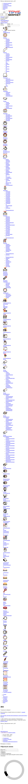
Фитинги (5, 125)
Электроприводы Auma (7, 313)
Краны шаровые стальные (8, 164)
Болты (4, 629)
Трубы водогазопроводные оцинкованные (10, 400)
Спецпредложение (7, 692)
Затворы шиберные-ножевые (8, 245)
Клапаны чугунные (8, 229)
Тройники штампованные (9, 95)
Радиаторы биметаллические (7, 676)
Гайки (4, 635)
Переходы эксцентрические (9, 82)
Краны (4, 158)
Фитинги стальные (5, 132)
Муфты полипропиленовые (10, 438)
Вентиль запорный (5, 272)
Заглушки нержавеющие (9, 115)
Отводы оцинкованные (9, 56)
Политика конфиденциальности (10, 741)
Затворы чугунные (8, 266)
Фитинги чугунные (5, 138)
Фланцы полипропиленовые (10, 450)
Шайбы (4, 640)
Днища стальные (8, 103)
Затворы (5, 243)
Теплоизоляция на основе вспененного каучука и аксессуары (6, 544)
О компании (6, 4)
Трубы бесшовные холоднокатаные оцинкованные (9, 404)
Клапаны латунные (8, 227)
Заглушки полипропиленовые (10, 457)
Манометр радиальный (8, 295)
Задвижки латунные (8, 194)
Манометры (5, 292)
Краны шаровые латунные (8, 160)
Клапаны (5, 215)
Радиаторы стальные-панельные (5, 683)
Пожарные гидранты (5, 275)
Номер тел (3, 750)
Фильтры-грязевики (5, 281)
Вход (4, 9)
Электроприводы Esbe (7, 339)
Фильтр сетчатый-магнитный (8, 286)
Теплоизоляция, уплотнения (6, 522)
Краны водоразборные (9, 184)
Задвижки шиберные (8, 201)
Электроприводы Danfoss (7, 326)
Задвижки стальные (8, 197)
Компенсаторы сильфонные (6, 479)
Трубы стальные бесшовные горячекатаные (9, 386)
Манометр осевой (8, 297)
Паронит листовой (5, 587)
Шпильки (5, 656)
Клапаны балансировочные (10, 222)
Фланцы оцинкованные (9, 44)
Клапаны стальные (8, 231)
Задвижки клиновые (8, 199)
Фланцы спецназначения (9, 46)
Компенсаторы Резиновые (6, 486)
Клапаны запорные (8, 220)
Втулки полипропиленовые (10, 447)
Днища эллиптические (9, 105)
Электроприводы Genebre (7, 320)
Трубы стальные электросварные (9, 373)
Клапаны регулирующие (9, 234)
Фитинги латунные (5, 145)
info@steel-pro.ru (4, 731)
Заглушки (5, 113)
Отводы (5, 52)
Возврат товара (4, 721)
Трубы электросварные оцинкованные (9, 396)
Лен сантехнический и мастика (6, 595)
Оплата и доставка (7, 5)
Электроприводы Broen (7, 352)
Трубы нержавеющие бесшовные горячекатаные (9, 428)
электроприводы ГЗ (7, 333)
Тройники (5, 91)
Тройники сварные (8, 93)
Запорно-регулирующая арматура (6, 151)
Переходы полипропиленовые (10, 445)
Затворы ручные (7, 263)
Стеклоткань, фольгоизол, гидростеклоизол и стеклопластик (7, 565)
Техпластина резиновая (6, 581)
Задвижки (5, 190)
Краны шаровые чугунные (8, 167)
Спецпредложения (7, 3)
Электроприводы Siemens (7, 346)
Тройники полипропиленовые (10, 443)
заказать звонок (4, 22)
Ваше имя (3, 749)
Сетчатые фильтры (8, 283)
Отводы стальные (8, 54)
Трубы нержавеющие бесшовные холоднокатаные (9, 423)
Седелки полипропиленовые (10, 452)
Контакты (5, 7)
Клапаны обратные (8, 217)
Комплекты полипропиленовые (10, 461)
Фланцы (5, 37)
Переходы (5, 77)
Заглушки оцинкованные (9, 117)
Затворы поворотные (8, 261)
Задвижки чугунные (8, 192)
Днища (4, 101)
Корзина (2, 16)
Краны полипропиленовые (10, 454)
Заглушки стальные (8, 120)
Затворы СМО (7, 259)
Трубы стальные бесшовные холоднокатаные (9, 381)
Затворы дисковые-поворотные (8, 249)
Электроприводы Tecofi (7, 359)
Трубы (4, 364)
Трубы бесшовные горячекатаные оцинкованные (9, 408)
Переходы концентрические (9, 79)
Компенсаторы (6, 473)
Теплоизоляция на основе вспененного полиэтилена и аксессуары (6, 531)
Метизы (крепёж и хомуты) (5, 622)
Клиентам (5, 6)
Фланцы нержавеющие (9, 42)
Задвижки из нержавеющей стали (9, 205)
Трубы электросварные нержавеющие (9, 419)
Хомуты (5, 650)
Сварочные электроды (5, 662)
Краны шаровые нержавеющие (9, 171)
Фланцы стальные (8, 39)
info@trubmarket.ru (5, 20)
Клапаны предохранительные (10, 224)
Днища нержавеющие (9, 107)
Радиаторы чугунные (5, 690)
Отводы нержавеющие (9, 59)
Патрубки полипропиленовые (10, 459)
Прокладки (5, 645)
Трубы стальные (5, 371)
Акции (4, 694)
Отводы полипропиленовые (10, 440)
